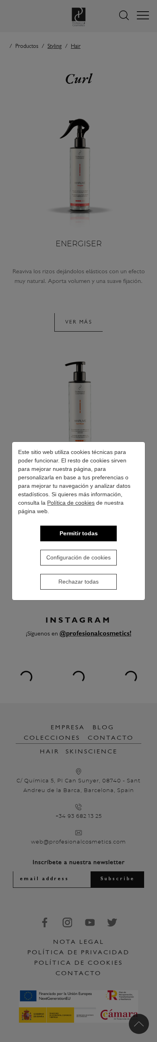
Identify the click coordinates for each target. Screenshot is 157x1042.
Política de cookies (71, 502)
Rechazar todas (78, 581)
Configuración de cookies (78, 557)
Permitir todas (79, 533)
